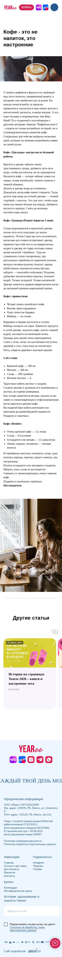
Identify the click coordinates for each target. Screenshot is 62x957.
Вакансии (9, 872)
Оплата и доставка (15, 866)
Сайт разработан (15, 951)
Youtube (37, 869)
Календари (10, 887)
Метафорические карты (18, 891)
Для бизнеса (11, 869)
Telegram (38, 866)
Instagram (38, 862)
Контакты (9, 876)
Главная (9, 862)
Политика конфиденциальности (23, 841)
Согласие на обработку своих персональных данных (27, 929)
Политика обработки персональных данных (30, 844)
